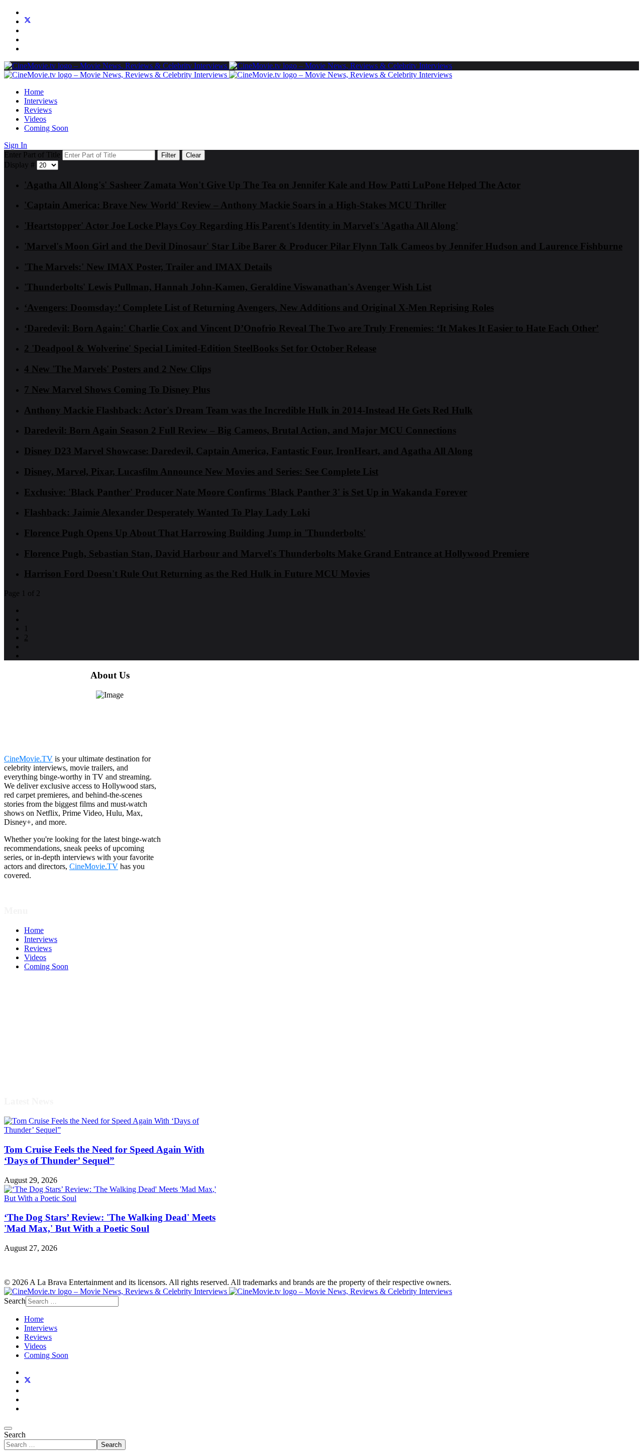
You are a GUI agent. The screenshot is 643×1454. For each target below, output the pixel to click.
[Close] (8, 1428)
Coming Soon (46, 128)
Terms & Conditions (56, 1020)
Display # (20, 164)
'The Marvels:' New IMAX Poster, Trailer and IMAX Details (148, 267)
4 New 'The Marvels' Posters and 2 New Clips (117, 369)
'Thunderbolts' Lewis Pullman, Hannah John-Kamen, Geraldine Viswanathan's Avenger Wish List (228, 287)
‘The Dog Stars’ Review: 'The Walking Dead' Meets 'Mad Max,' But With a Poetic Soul (110, 1223)
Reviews (38, 110)
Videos (35, 119)
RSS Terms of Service (59, 1029)
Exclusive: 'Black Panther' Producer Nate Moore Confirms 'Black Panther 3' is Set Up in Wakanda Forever (245, 492)
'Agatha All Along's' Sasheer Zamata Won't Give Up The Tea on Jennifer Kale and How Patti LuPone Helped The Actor (272, 185)
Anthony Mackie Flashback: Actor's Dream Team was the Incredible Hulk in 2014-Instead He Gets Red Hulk (248, 410)
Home (34, 92)
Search (15, 1434)
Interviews (40, 101)
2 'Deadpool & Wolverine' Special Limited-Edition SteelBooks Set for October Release (200, 348)
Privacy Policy (47, 1039)
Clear (193, 155)
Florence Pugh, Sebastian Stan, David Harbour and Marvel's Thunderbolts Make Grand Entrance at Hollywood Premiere (276, 553)
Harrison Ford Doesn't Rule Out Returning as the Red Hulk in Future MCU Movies (197, 573)
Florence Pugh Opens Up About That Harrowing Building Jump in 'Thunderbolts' (195, 533)
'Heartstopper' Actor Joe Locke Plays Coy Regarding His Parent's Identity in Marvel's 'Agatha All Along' (241, 225)
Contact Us (42, 1066)
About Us (39, 1057)
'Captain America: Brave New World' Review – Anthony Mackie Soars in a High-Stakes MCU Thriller (235, 205)
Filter (168, 155)
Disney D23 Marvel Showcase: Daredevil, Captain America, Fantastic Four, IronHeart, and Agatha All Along (248, 451)
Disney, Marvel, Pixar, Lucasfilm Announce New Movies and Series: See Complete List (201, 471)
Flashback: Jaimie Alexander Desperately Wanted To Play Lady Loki (167, 512)
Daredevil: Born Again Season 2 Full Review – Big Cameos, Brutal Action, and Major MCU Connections (240, 430)
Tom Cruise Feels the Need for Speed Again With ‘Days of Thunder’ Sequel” (104, 1155)
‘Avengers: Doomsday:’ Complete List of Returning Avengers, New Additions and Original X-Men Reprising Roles (259, 307)
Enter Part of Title (33, 154)
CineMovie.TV (28, 758)
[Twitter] (27, 21)
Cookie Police (46, 1048)
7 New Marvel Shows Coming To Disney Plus (117, 389)
